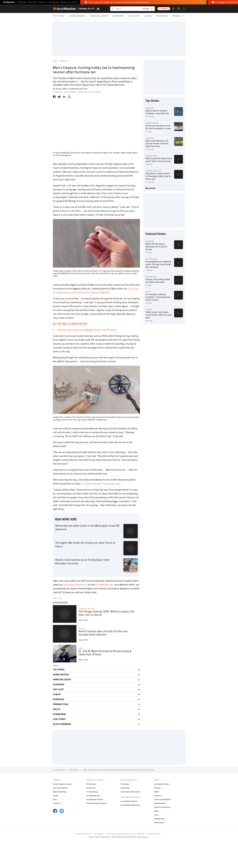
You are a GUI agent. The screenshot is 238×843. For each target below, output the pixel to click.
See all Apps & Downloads (130, 792)
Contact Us (57, 803)
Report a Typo (57, 598)
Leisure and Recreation (162, 799)
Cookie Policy (116, 837)
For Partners (90, 788)
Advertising (54, 2)
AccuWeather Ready (161, 784)
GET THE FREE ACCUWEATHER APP (70, 323)
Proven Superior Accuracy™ (62, 784)
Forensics (42, 2)
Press (55, 799)
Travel (156, 815)
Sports (156, 811)
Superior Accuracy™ (68, 2)
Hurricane (64, 61)
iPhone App (125, 784)
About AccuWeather (60, 788)
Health (81, 629)
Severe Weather (160, 803)
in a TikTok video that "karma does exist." (101, 483)
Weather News (159, 819)
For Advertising (92, 792)
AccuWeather (59, 770)
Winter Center (159, 823)
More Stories (150, 188)
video (81, 648)
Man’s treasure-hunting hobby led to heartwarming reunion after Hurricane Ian (119, 770)
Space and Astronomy (162, 807)
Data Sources (143, 837)
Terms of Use (94, 837)
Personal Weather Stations (96, 803)
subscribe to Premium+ (75, 584)
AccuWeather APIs (93, 796)
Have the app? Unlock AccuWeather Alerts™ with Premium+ (87, 330)
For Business (8, 2)
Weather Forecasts (87, 609)
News (55, 61)
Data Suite (32, 2)
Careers (55, 796)
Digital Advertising (59, 792)
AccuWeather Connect (94, 799)
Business (157, 788)
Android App (125, 788)
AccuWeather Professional (130, 805)
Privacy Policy (105, 837)
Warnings (22, 2)
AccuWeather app (104, 584)
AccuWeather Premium (129, 801)
